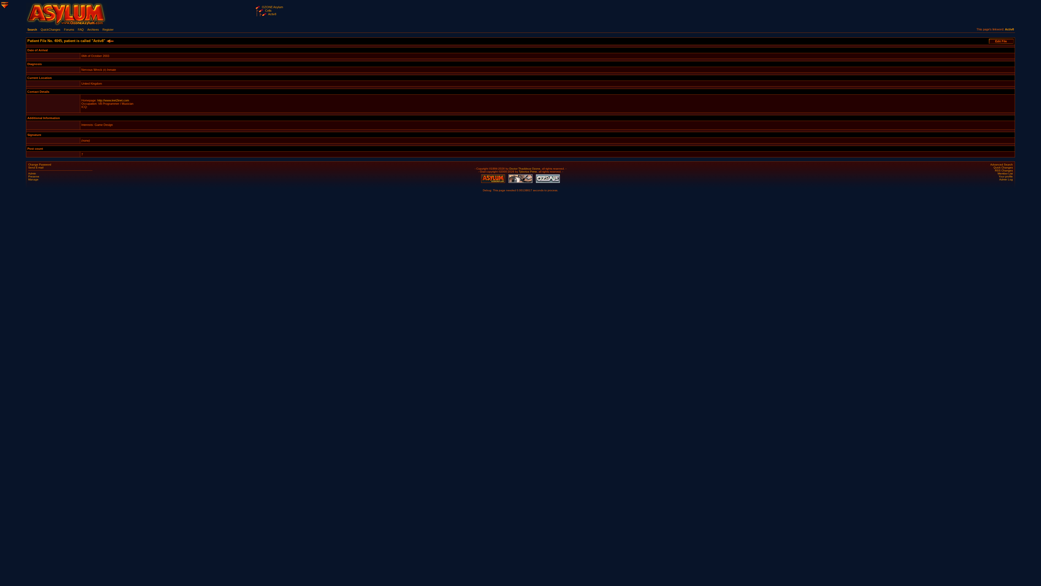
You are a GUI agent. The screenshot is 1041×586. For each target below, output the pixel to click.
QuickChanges (50, 29)
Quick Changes (1003, 167)
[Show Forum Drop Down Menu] (4, 4)
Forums (69, 29)
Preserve (33, 176)
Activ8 (272, 14)
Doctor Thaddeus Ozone (524, 168)
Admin (32, 173)
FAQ (81, 29)
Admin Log (1006, 179)
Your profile (1006, 176)
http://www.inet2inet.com (113, 100)
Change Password (39, 164)
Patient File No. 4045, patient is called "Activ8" (66, 41)
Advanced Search (1001, 164)
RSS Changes (1004, 170)
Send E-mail (35, 167)
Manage (33, 179)
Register (108, 29)
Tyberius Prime (528, 171)
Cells (268, 10)
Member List (1005, 173)
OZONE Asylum (272, 7)
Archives (93, 29)
